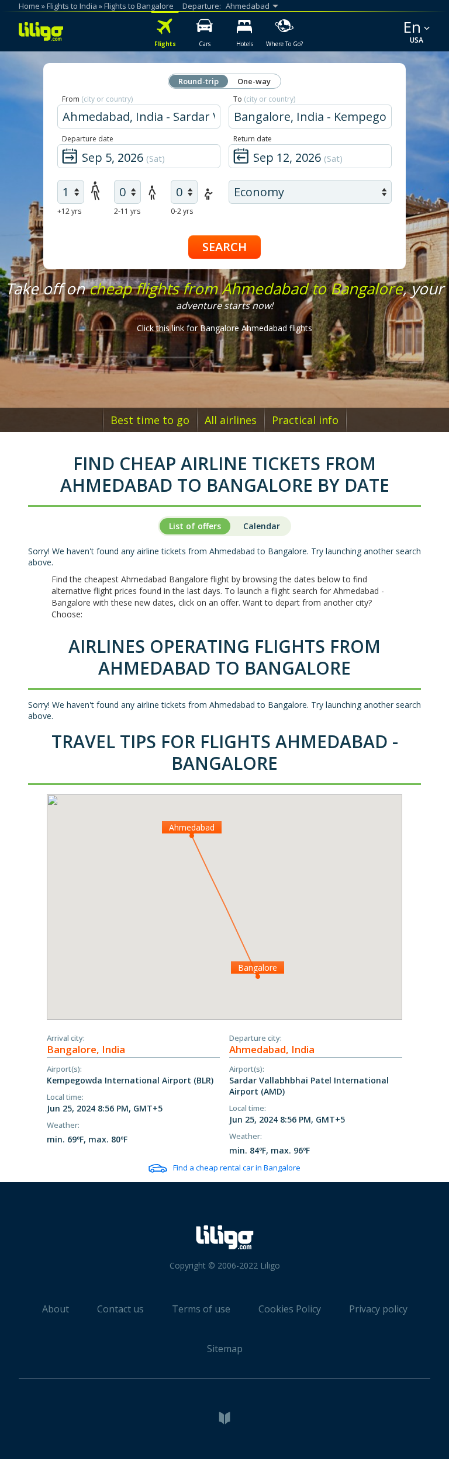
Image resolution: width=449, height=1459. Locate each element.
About (55, 1308)
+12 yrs (69, 211)
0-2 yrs (182, 211)
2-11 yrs (127, 211)
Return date (252, 139)
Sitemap (225, 1348)
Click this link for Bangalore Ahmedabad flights (224, 328)
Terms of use (201, 1308)
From (97, 99)
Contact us (120, 1308)
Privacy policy (378, 1308)
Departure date (87, 139)
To (264, 99)
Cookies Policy (289, 1308)
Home (29, 6)
